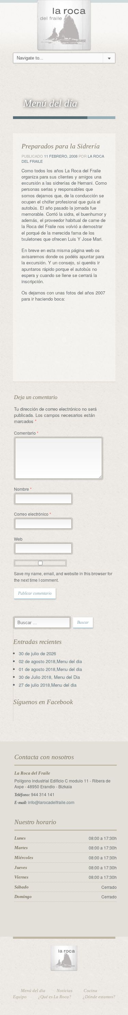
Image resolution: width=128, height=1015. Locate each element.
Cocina (90, 990)
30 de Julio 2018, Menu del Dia (49, 677)
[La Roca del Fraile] (64, 24)
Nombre (23, 489)
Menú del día (33, 990)
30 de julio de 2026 (37, 653)
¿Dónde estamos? (99, 996)
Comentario (26, 433)
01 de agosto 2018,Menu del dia (50, 669)
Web (18, 539)
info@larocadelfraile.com (51, 802)
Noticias (64, 990)
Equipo (20, 996)
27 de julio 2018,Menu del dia (47, 685)
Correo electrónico (32, 514)
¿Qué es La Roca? (54, 996)
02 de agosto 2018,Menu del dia (50, 661)
